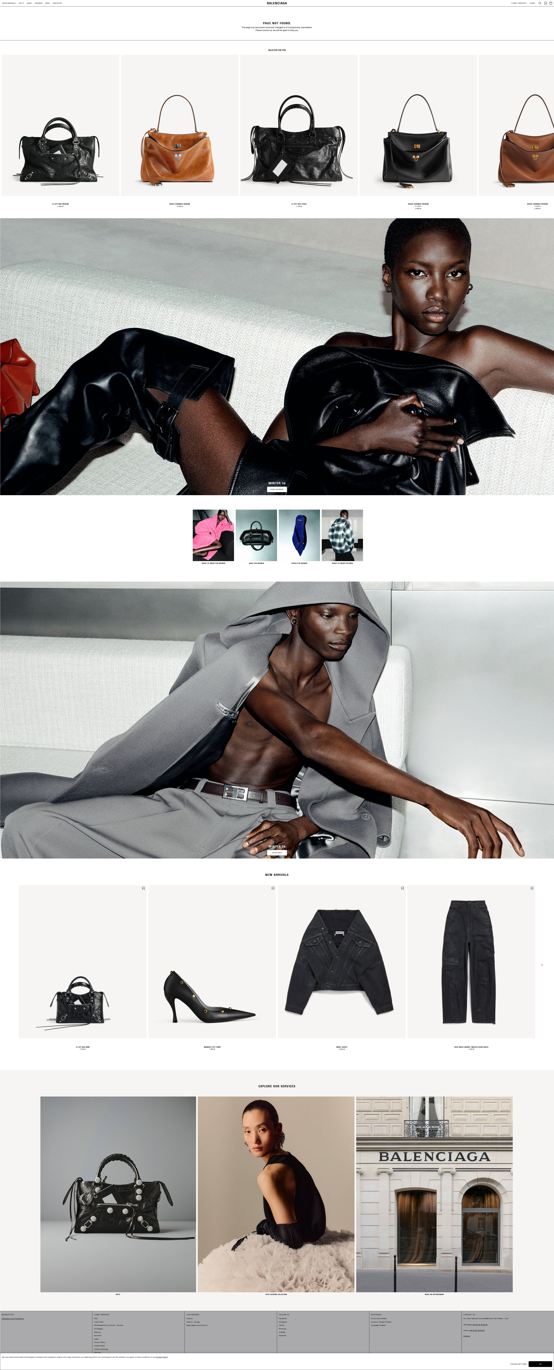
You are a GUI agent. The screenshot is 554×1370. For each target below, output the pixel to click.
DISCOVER (57, 3)
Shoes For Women (299, 563)
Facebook (283, 1318)
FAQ (96, 1318)
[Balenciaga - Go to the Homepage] (277, 3)
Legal (96, 1339)
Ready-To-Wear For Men (342, 563)
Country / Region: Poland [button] (381, 1322)
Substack (282, 1335)
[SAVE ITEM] (143, 888)
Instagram (283, 1322)
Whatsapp (475, 1325)
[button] (542, 965)
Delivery (97, 1332)
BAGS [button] (29, 3)
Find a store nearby (379, 1318)
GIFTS (21, 3)
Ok (540, 1364)
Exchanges (98, 1329)
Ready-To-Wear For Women (213, 563)
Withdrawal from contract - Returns (108, 1325)
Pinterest (282, 1329)
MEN (47, 3)
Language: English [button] (378, 1325)
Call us (473, 1330)
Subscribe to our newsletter (13, 1318)
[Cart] (551, 3)
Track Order (98, 1322)
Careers (189, 1318)
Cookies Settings (101, 1349)
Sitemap (97, 1352)
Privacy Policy (99, 1342)
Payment (97, 1335)
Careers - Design (193, 1322)
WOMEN (38, 3)
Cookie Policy (99, 1346)
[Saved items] (546, 3)
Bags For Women (256, 563)
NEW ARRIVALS (9, 3)
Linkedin (282, 1332)
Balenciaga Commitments (196, 1325)
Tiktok (281, 1325)
